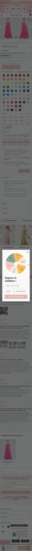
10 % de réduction (16, 297)
